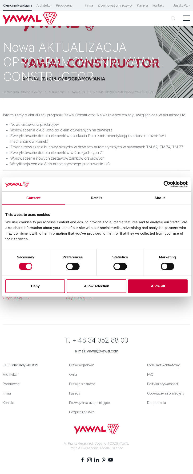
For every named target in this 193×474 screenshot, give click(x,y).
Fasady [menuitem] (74, 393)
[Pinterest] (103, 460)
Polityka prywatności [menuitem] (162, 384)
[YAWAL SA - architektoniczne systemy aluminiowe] (30, 18)
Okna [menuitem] (73, 374)
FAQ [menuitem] (150, 374)
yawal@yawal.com (102, 351)
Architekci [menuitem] (43, 5)
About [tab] (159, 198)
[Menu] (186, 18)
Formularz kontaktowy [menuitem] (163, 365)
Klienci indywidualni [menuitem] (17, 5)
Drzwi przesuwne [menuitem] (82, 384)
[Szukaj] (173, 18)
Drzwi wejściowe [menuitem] (81, 365)
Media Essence (111, 448)
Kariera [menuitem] (142, 5)
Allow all (158, 286)
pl (186, 5)
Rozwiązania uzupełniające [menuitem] (89, 403)
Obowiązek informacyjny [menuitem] (165, 393)
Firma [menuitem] (89, 5)
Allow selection (96, 286)
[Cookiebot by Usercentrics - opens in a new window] (167, 184)
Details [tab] (96, 198)
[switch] (73, 266)
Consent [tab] (33, 198)
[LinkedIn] (96, 460)
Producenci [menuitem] (64, 5)
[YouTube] (110, 460)
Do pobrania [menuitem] (156, 403)
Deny (35, 286)
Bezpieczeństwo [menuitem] (82, 412)
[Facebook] (82, 460)
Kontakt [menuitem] (158, 5)
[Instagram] (89, 460)
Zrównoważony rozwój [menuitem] (115, 5)
